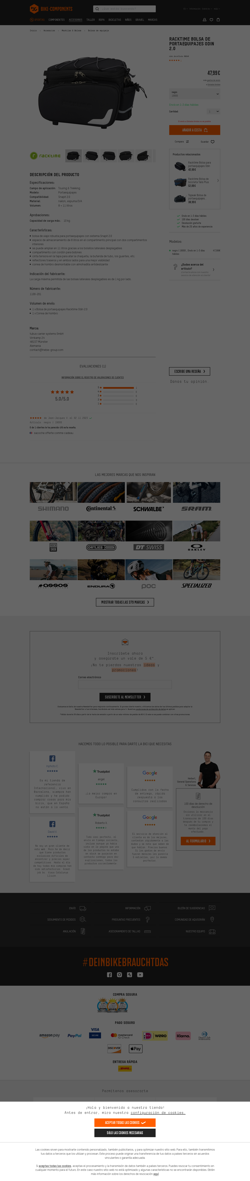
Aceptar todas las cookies (122, 1122)
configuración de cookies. (158, 1112)
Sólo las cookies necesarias (125, 1133)
